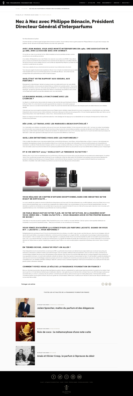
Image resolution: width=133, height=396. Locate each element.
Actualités (91, 2)
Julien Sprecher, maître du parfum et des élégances (65, 308)
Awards (61, 382)
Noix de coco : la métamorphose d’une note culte (64, 332)
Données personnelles (83, 382)
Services (116, 2)
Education (125, 2)
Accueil (18, 8)
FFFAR (98, 2)
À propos (82, 2)
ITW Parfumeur (45, 15)
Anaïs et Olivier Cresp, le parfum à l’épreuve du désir (66, 356)
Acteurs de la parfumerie (56, 304)
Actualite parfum (54, 328)
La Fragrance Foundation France (52, 382)
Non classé (52, 352)
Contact (66, 382)
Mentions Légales (73, 382)
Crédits (91, 382)
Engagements (106, 2)
